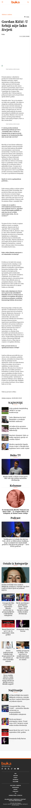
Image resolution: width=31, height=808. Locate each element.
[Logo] (15, 2)
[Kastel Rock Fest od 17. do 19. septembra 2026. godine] (8, 626)
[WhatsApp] (5, 53)
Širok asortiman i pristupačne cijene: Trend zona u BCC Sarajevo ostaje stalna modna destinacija (22, 610)
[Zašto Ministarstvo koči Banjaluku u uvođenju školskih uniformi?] (5, 420)
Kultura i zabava (7, 14)
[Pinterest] (5, 49)
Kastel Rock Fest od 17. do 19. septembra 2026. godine (8, 634)
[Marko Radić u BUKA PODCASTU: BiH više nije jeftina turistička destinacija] (15, 468)
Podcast (15, 519)
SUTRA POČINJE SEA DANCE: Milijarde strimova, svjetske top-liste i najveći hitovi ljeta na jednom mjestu (15, 590)
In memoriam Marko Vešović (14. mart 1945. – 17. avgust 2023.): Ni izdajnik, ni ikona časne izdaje (15, 513)
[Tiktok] (11, 774)
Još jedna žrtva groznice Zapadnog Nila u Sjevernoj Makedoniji (18, 430)
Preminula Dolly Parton (23, 633)
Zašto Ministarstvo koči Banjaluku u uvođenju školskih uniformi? (17, 421)
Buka (3, 34)
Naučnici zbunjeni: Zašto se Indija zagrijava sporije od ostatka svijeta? (18, 439)
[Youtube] (18, 774)
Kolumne (15, 486)
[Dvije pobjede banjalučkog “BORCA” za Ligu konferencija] (5, 411)
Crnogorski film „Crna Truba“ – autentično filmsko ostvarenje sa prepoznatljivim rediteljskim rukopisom (8, 611)
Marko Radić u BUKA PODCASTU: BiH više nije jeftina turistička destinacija (15, 479)
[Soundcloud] (15, 774)
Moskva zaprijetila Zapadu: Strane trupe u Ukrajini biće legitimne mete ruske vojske (19, 448)
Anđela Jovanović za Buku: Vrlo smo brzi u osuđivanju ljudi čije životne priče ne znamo (22, 658)
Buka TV (15, 456)
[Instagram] (5, 774)
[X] (5, 45)
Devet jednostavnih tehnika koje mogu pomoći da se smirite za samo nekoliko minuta (8, 659)
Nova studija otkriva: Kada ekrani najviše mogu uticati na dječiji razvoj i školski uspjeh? (8, 683)
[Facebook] (5, 42)
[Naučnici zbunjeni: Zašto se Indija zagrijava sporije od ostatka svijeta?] (5, 438)
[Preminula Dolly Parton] (22, 626)
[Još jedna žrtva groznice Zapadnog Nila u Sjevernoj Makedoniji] (5, 429)
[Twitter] (8, 774)
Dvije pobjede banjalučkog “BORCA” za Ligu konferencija (18, 412)
